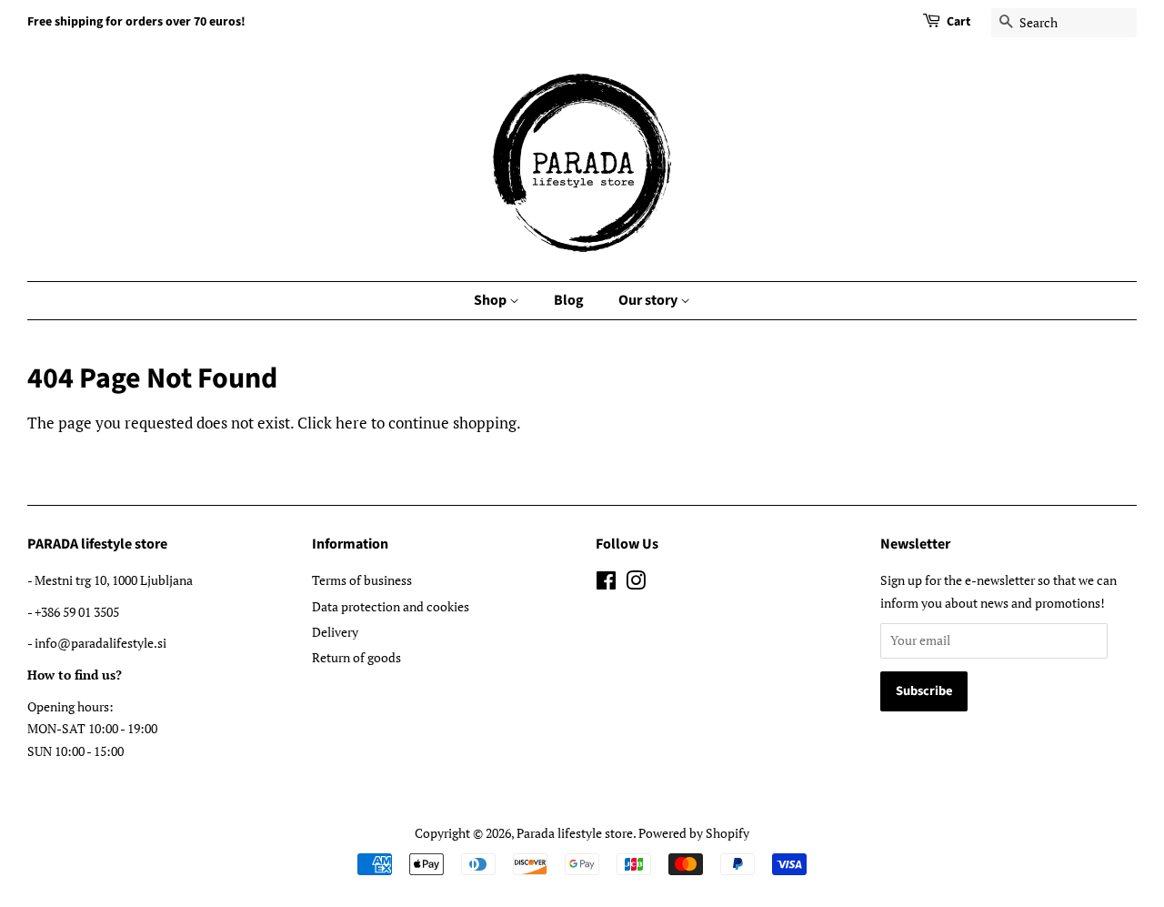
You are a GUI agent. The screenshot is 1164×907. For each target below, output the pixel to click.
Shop (491, 300)
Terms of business (362, 580)
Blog (569, 300)
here (351, 422)
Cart (958, 22)
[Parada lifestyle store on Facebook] (606, 583)
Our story (649, 300)
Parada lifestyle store (575, 832)
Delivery (335, 631)
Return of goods (356, 657)
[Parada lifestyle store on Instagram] (636, 583)
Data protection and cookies (390, 606)
